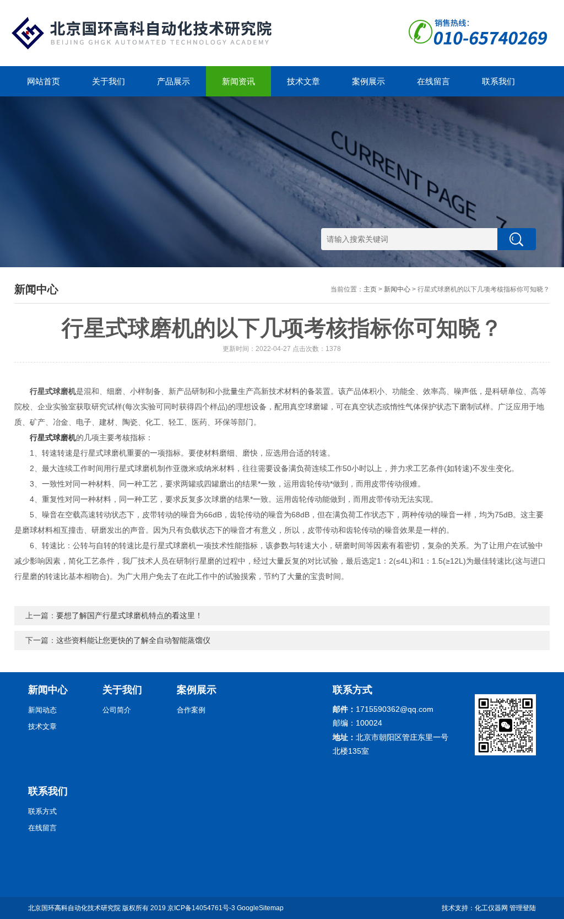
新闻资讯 (238, 81)
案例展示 (368, 81)
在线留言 (433, 81)
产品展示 (173, 81)
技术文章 (303, 81)
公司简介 (116, 710)
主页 (370, 289)
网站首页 (43, 81)
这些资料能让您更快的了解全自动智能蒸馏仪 (133, 640)
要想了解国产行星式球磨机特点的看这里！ (129, 615)
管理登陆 (522, 908)
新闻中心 (397, 289)
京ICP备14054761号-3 (201, 908)
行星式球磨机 (53, 437)
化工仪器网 (491, 908)
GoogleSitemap (260, 908)
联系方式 (42, 811)
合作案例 (191, 710)
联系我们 (498, 81)
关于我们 (108, 81)
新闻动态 (42, 710)
